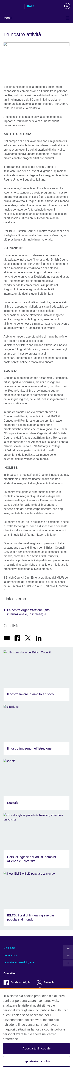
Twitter (48, 982)
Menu (8, 18)
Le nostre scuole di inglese (19, 962)
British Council (13, 6)
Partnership (10, 955)
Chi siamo (9, 947)
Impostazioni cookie (36, 1061)
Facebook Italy (19, 982)
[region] (36, 1030)
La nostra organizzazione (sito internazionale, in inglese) (28, 612)
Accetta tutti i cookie (36, 1048)
